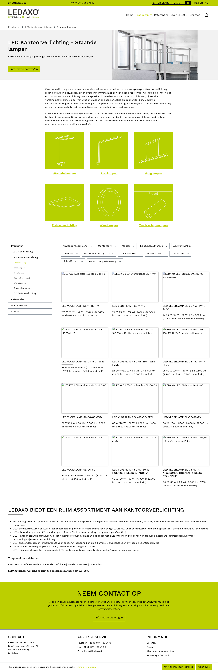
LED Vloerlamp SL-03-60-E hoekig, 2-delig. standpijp (130, 471)
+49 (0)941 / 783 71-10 (81, 2)
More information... (86, 667)
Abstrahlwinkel (182, 245)
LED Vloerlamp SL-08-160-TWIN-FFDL (185, 363)
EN (201, 2)
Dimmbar (68, 253)
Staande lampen (64, 173)
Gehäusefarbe (128, 253)
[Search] (188, 3)
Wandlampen (109, 225)
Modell (126, 245)
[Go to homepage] (23, 13)
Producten (17, 245)
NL (206, 2)
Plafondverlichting (64, 225)
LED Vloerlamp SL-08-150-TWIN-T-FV (185, 307)
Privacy (151, 647)
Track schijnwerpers (153, 225)
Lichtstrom (178, 253)
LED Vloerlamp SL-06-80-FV (182, 417)
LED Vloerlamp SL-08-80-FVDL (82, 417)
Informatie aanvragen (24, 68)
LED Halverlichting (23, 251)
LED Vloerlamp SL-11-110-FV (80, 305)
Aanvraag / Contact (158, 655)
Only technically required (178, 666)
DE (196, 2)
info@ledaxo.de (17, 2)
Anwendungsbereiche (75, 245)
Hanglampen (153, 173)
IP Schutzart (154, 253)
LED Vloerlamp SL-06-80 (78, 469)
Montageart (105, 245)
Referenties (17, 299)
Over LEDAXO (19, 305)
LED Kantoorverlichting (25, 257)
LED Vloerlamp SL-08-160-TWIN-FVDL (134, 363)
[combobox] (168, 3)
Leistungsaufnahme (152, 245)
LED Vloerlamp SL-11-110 (128, 305)
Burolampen (109, 173)
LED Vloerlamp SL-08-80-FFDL (133, 417)
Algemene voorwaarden (160, 651)
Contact (15, 311)
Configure (204, 666)
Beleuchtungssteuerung (103, 261)
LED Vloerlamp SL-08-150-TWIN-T (84, 361)
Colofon (151, 642)
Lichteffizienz (71, 261)
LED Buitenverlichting (24, 293)
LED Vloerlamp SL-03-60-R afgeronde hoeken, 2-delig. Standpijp (182, 473)
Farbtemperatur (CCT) (97, 253)
